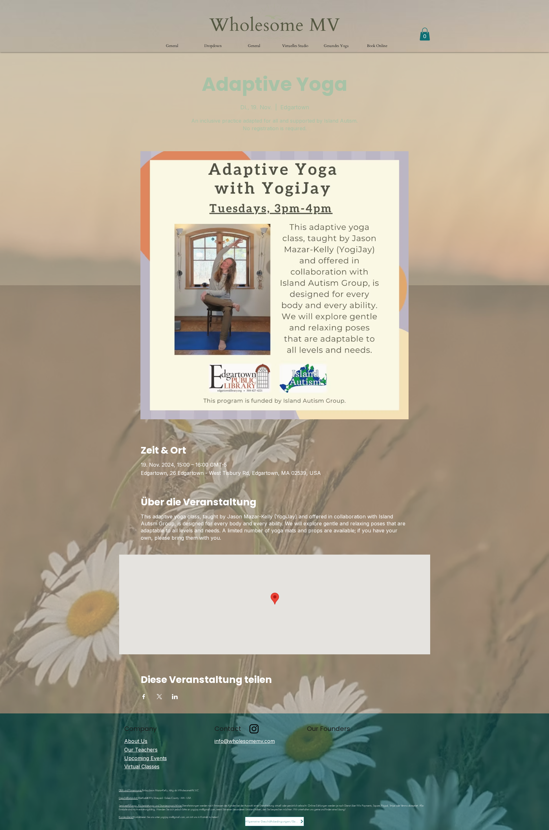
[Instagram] (254, 729)
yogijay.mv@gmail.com (203, 809)
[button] (213, 45)
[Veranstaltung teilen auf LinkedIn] (175, 696)
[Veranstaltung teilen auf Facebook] (144, 696)
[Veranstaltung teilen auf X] (159, 696)
